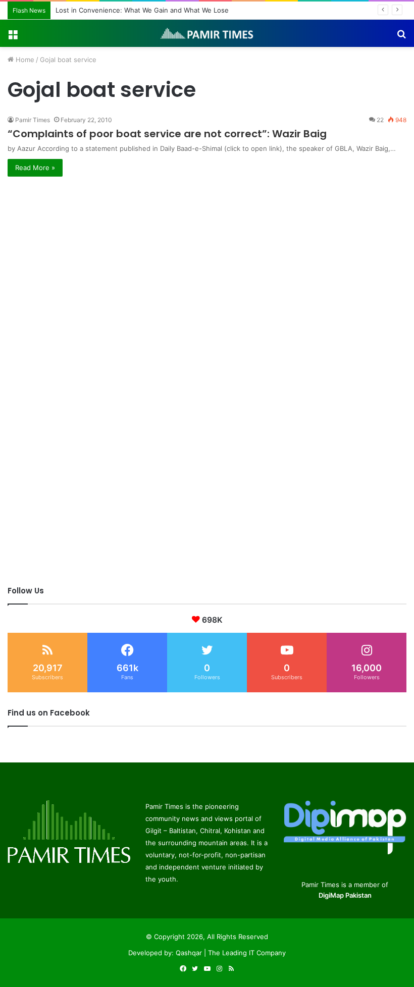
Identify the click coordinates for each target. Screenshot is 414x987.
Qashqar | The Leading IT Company (231, 953)
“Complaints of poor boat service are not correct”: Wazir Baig (167, 134)
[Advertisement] (207, 247)
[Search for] (401, 37)
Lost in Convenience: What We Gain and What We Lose (142, 10)
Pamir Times (32, 120)
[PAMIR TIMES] (207, 33)
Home (24, 60)
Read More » (35, 167)
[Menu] (13, 37)
